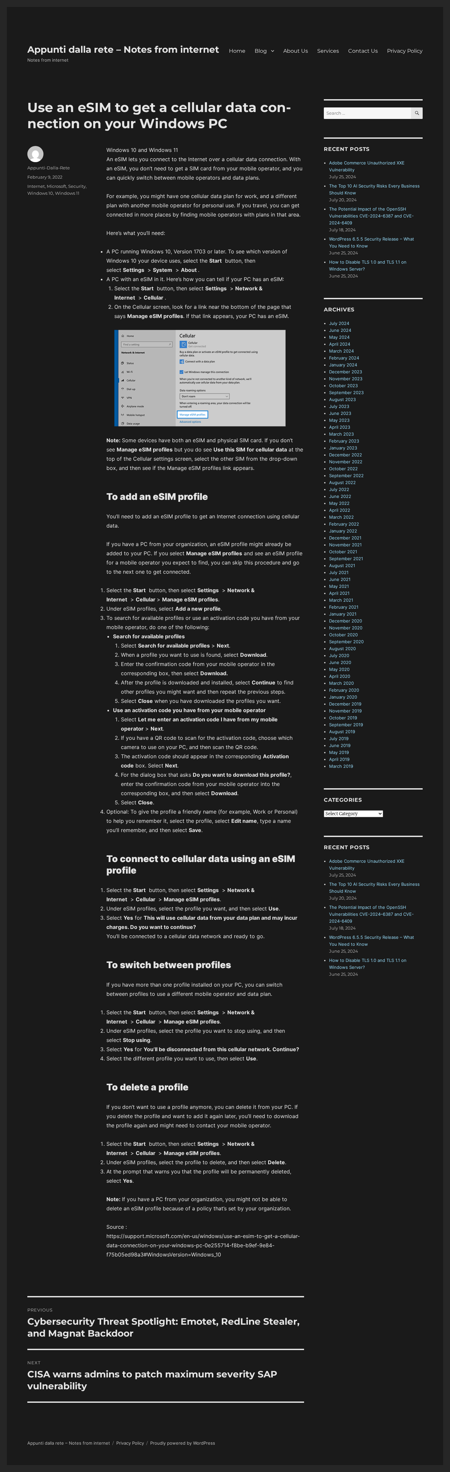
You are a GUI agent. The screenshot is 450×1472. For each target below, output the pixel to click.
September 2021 (346, 558)
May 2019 (339, 752)
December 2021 (345, 537)
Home (237, 51)
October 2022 (343, 468)
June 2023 (340, 413)
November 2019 (345, 710)
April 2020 (339, 676)
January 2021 (342, 614)
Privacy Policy (405, 51)
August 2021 (342, 565)
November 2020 (345, 627)
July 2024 (339, 323)
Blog (261, 51)
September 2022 (346, 475)
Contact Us (363, 51)
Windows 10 (40, 193)
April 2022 (339, 510)
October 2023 (343, 385)
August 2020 (342, 648)
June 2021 (340, 579)
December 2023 (345, 371)
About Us (295, 51)
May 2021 (339, 586)
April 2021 (339, 593)
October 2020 (343, 634)
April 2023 (339, 427)
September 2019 (346, 724)
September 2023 (346, 392)
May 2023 (339, 420)
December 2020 (345, 620)
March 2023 (341, 434)
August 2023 (342, 399)
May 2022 (339, 503)
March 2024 (341, 351)
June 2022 (340, 496)
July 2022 (339, 489)
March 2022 (341, 517)
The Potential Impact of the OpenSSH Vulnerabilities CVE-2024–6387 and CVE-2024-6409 (371, 215)
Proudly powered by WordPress (182, 1443)
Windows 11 (67, 193)
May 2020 (339, 669)
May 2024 (339, 337)
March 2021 (341, 600)
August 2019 (342, 731)
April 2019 (339, 759)
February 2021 (343, 607)
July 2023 (339, 406)
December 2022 (345, 454)
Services (328, 51)
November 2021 (345, 544)
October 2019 (343, 717)
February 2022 (344, 524)
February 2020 (344, 690)
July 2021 (339, 572)
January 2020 (343, 697)
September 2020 (346, 641)
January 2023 (343, 447)
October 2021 (343, 551)
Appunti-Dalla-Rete (48, 167)
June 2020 (340, 662)
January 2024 (343, 364)
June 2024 (340, 330)
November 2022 (345, 461)
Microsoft (56, 186)
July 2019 (339, 738)
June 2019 (340, 745)
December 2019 (345, 704)
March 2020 (341, 683)
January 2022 (343, 531)
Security (77, 186)
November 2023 (345, 378)
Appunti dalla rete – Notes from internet (123, 49)
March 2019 (341, 766)
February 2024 (344, 358)
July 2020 (339, 655)
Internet (36, 186)
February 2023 (344, 441)
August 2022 (342, 482)
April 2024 (339, 344)
